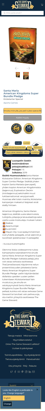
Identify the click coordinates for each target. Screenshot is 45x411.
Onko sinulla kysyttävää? (14, 148)
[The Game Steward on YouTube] (19, 372)
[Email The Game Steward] (33, 372)
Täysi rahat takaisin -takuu (17, 152)
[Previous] (17, 68)
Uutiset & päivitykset (22, 348)
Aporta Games (11, 103)
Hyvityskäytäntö (32, 355)
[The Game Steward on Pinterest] (22, 372)
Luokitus (35, 152)
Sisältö (18, 143)
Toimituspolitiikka (13, 355)
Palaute (32, 366)
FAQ (29, 148)
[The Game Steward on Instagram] (26, 372)
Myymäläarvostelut (22, 340)
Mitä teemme (30, 336)
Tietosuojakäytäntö (15, 359)
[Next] (28, 68)
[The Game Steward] (22, 5)
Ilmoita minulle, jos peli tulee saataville (23, 111)
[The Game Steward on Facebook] (15, 372)
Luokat (27, 143)
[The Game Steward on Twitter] (11, 372)
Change (7, 404)
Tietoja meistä (15, 336)
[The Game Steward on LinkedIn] (30, 372)
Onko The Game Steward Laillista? (23, 344)
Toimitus (38, 148)
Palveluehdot (33, 359)
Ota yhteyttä (14, 366)
